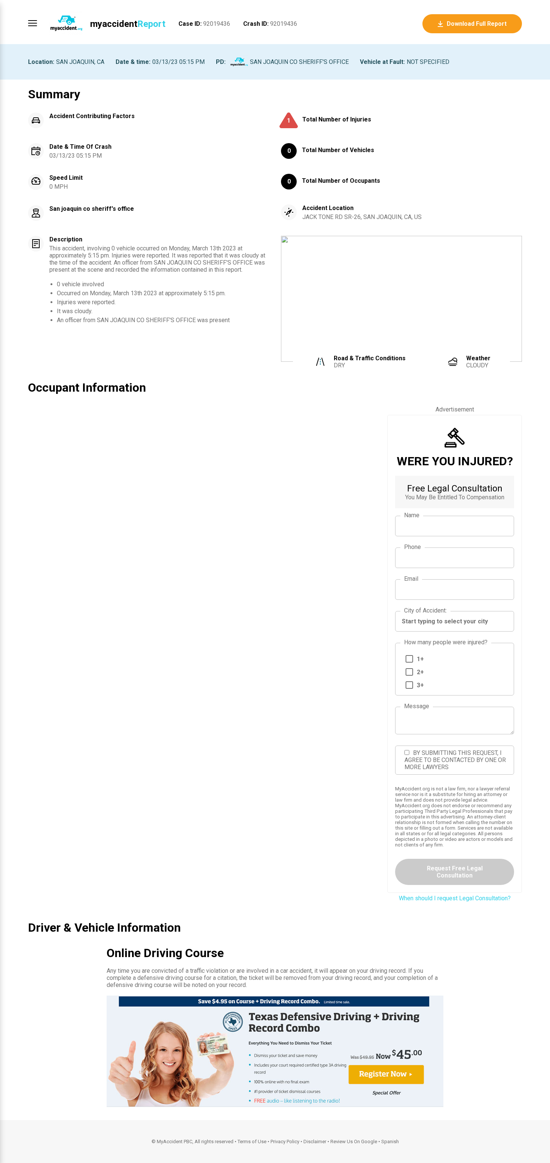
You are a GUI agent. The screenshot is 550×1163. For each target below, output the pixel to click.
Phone (412, 546)
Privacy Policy (285, 1141)
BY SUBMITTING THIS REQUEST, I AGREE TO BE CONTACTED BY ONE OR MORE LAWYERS (455, 760)
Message (416, 706)
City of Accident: (425, 610)
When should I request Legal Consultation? (455, 898)
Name (411, 515)
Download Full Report (477, 23)
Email (411, 578)
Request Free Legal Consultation (455, 872)
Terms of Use (252, 1141)
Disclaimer (314, 1141)
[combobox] (454, 621)
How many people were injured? (446, 642)
